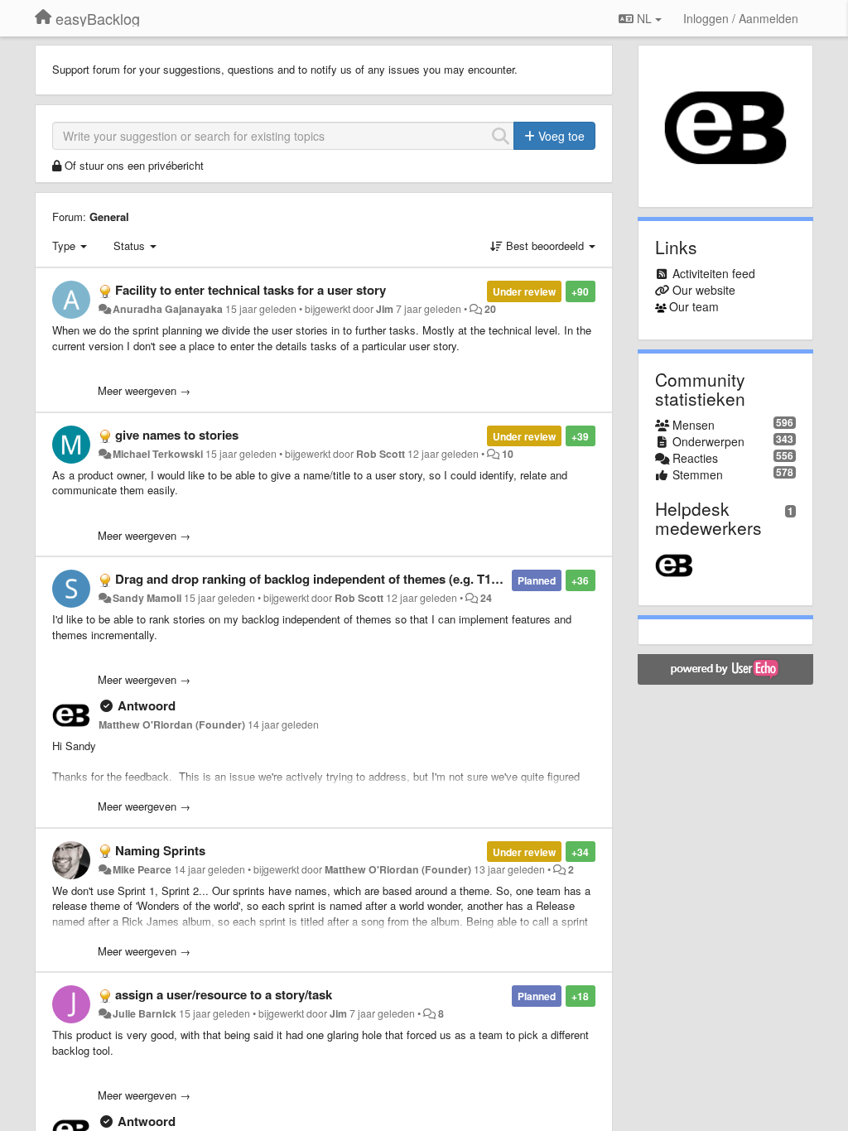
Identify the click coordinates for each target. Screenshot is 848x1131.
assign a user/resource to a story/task (223, 994)
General (109, 216)
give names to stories (176, 435)
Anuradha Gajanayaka (168, 308)
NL (644, 18)
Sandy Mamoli (147, 597)
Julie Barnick (144, 1013)
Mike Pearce (142, 869)
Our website (703, 290)
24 (486, 597)
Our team (694, 306)
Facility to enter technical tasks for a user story (250, 290)
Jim (384, 308)
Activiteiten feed (713, 273)
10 (507, 453)
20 (490, 308)
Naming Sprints (160, 850)
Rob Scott (380, 453)
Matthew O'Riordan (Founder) (172, 724)
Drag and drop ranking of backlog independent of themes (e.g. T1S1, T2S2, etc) (342, 579)
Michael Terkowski (158, 453)
